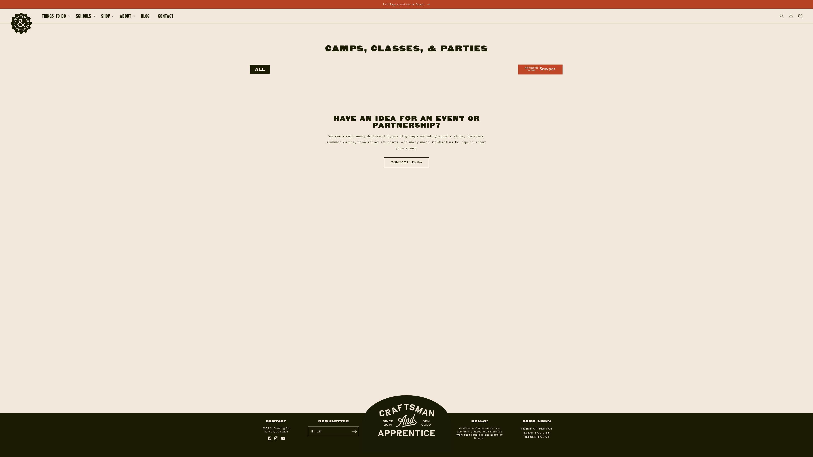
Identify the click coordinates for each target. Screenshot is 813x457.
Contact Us (403, 162)
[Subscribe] (354, 431)
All (260, 69)
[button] (781, 16)
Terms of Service (536, 428)
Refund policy (537, 436)
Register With (531, 69)
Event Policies (537, 432)
